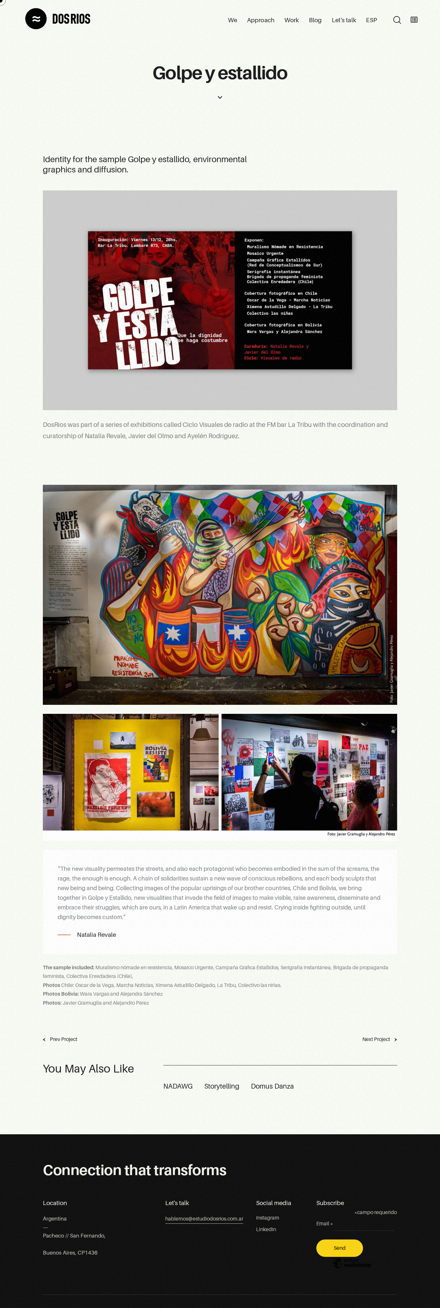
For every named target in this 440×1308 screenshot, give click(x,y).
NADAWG (178, 1086)
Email (324, 1224)
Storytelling (221, 1086)
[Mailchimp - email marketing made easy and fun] (351, 1268)
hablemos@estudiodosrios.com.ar (204, 1219)
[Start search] (397, 20)
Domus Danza (272, 1086)
